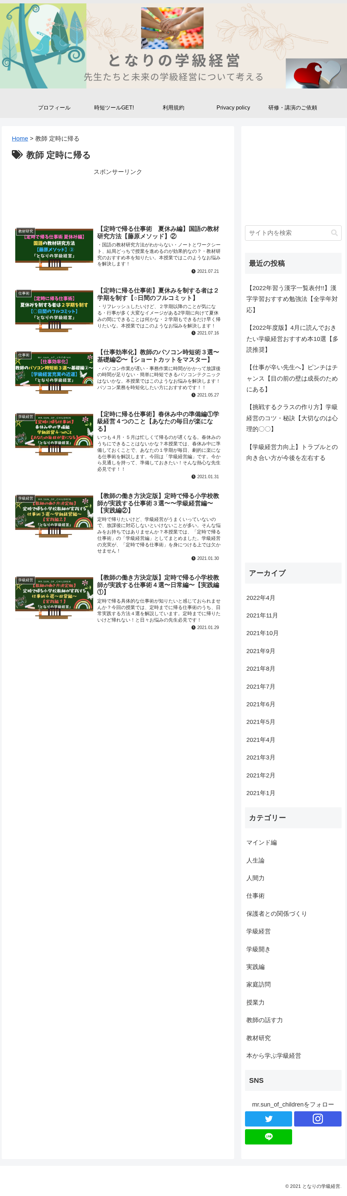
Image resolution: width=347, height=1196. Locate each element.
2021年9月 (260, 651)
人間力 (255, 878)
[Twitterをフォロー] (268, 1119)
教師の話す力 (264, 1020)
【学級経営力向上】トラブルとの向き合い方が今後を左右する (292, 452)
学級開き (258, 949)
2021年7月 (260, 686)
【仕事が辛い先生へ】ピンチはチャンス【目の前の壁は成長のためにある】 (292, 378)
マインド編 (261, 842)
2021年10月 (262, 633)
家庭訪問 (258, 984)
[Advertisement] (118, 194)
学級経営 (258, 931)
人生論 (255, 860)
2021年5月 (260, 721)
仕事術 (255, 895)
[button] (334, 233)
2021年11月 (262, 615)
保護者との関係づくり (276, 913)
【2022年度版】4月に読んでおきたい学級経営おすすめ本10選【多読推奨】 (292, 338)
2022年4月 (260, 597)
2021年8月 (260, 668)
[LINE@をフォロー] (268, 1136)
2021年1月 (260, 793)
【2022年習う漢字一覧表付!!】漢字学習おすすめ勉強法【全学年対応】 (292, 299)
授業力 (255, 1002)
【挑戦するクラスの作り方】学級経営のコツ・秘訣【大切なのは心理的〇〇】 (292, 418)
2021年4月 (260, 739)
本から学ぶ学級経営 (273, 1055)
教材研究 (258, 1038)
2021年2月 (260, 775)
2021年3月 (260, 757)
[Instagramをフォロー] (318, 1119)
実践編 (255, 967)
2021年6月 (260, 704)
